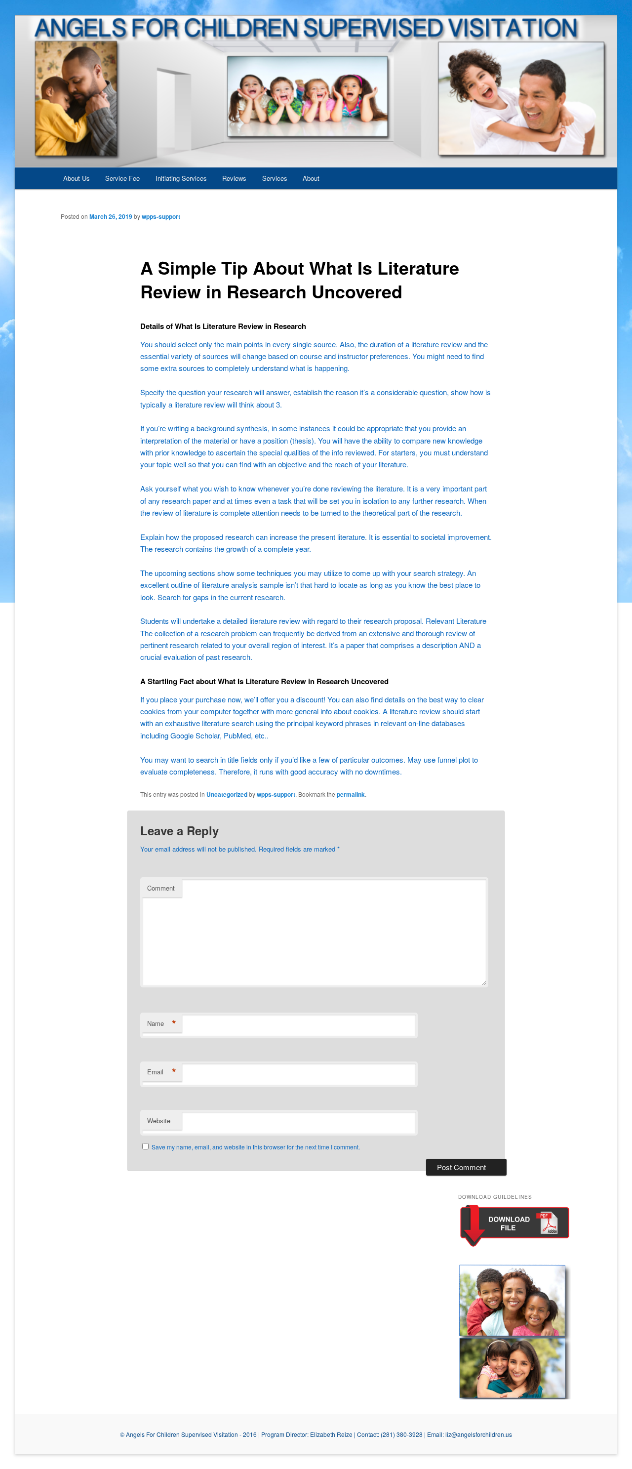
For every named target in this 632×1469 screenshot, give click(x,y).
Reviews (234, 178)
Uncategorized (226, 794)
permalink (351, 794)
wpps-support (161, 216)
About (311, 178)
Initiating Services (181, 178)
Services (274, 178)
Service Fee (122, 178)
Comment (161, 888)
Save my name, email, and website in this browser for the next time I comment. (256, 1147)
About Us (76, 178)
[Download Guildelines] (514, 1245)
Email (161, 1072)
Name (161, 1023)
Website (158, 1120)
